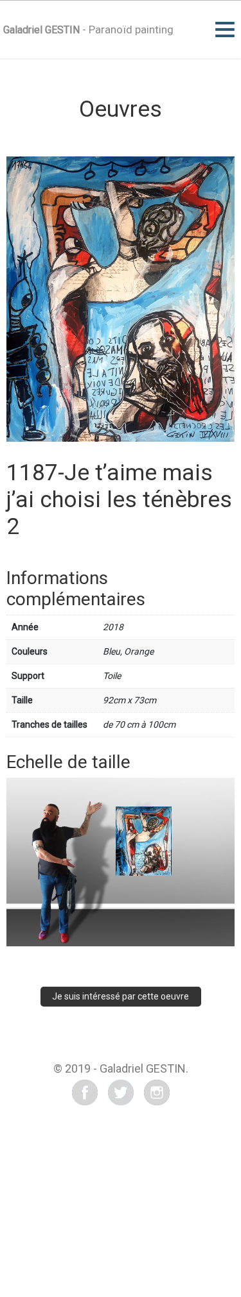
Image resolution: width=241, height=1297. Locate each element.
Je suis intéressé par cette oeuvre (120, 996)
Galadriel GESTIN (41, 30)
